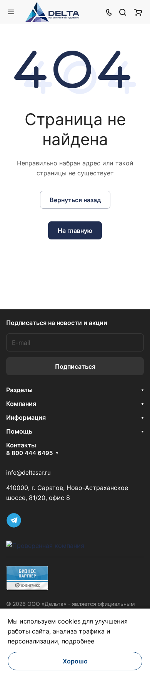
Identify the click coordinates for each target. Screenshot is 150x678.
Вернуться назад (75, 200)
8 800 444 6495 (29, 453)
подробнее (78, 641)
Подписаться (75, 366)
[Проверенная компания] (45, 545)
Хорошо (75, 661)
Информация (26, 417)
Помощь (19, 431)
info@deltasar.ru (28, 472)
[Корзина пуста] (138, 12)
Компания (21, 403)
